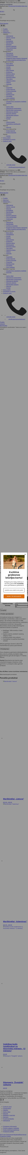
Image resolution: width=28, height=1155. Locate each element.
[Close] (25, 554)
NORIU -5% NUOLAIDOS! (14, 596)
